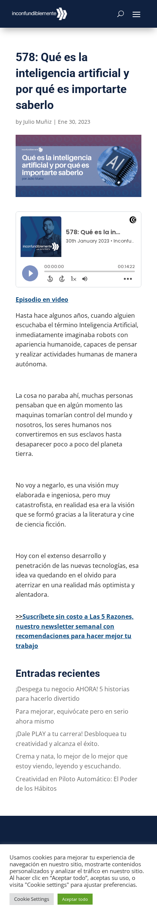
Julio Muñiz (37, 121)
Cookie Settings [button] (31, 899)
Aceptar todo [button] (75, 899)
